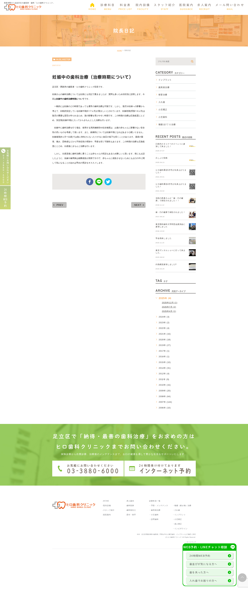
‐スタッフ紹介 (108, 510)
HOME (119, 50)
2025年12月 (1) (169, 302)
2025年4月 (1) (169, 311)
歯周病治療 (163, 87)
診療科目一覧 (154, 501)
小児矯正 (162, 110)
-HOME (105, 501)
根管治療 (162, 95)
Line (98, 181)
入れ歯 (161, 102)
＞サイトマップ (190, 542)
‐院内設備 (106, 506)
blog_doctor (63, 59)
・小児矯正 (177, 519)
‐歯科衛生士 (131, 510)
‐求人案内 (131, 501)
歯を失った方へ (199, 572)
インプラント (165, 80)
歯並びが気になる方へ (203, 564)
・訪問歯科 (154, 519)
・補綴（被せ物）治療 (182, 506)
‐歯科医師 (130, 506)
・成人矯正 (177, 524)
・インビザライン (180, 529)
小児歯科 (162, 117)
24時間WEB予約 (199, 555)
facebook (89, 181)
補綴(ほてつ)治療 (167, 124)
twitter (108, 181)
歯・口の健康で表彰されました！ (170, 212)
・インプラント (179, 515)
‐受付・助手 (131, 515)
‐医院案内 (106, 515)
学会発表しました (163, 238)
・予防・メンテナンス (158, 506)
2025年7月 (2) (169, 307)
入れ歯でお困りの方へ (203, 580)
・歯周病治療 (154, 510)
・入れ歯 (176, 510)
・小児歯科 (154, 515)
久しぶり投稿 (161, 158)
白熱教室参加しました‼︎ (166, 264)
